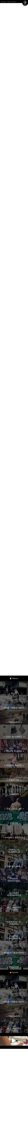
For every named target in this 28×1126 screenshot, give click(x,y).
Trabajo (9, 1)
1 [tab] (12, 1047)
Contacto (13, 1)
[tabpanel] (14, 1041)
